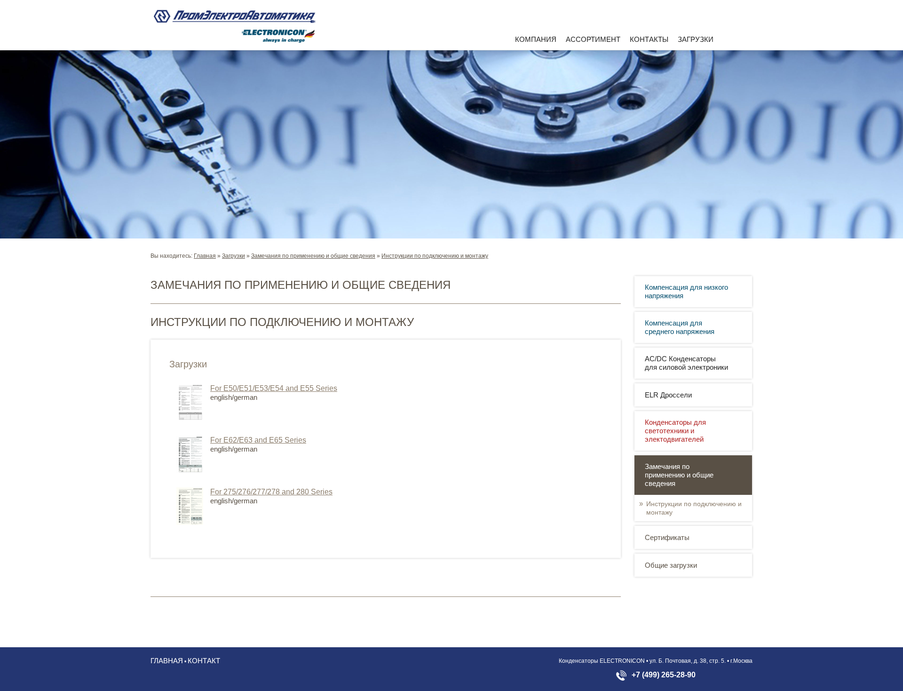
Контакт (204, 661)
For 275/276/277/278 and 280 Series (271, 492)
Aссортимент (593, 39)
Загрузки (695, 39)
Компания (535, 39)
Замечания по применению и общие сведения (313, 256)
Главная (205, 256)
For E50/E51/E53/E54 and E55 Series (273, 388)
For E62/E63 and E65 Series (258, 440)
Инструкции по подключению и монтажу (434, 256)
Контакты (649, 39)
